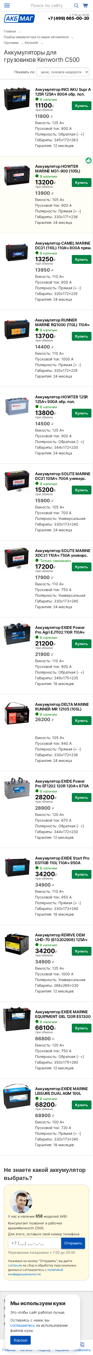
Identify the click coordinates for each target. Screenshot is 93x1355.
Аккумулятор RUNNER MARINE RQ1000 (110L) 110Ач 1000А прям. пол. (62, 325)
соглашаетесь (22, 1325)
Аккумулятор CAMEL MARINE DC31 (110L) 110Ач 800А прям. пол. (63, 248)
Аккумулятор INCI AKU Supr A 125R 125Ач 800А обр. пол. (63, 92)
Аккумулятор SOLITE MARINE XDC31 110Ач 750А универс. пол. (62, 555)
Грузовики (11, 43)
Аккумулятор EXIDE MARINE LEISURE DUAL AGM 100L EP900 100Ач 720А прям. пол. (63, 1093)
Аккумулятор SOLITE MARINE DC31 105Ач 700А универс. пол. (62, 478)
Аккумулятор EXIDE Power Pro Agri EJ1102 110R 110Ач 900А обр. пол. (60, 632)
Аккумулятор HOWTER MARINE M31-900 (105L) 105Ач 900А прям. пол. (57, 171)
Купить (81, 106)
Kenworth (31, 43)
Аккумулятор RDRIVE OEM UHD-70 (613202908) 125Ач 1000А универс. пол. (61, 940)
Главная (10, 31)
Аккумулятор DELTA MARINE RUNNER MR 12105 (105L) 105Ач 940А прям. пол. (62, 709)
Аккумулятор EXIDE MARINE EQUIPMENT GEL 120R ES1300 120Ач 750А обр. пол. (63, 1016)
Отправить (73, 1243)
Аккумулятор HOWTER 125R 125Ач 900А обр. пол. (61, 399)
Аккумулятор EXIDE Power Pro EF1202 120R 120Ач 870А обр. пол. (62, 786)
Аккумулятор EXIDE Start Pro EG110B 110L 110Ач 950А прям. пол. (62, 863)
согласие (15, 1265)
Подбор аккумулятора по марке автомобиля (36, 37)
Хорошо (20, 1340)
